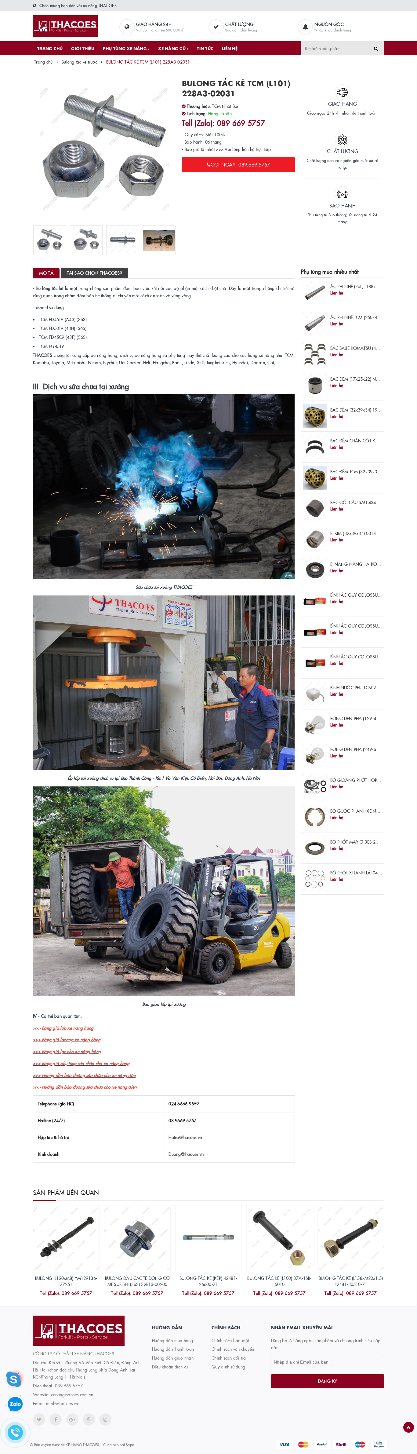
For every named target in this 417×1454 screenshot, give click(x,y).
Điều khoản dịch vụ (170, 1367)
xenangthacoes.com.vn (72, 1394)
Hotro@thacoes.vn (185, 1137)
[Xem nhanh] (73, 1294)
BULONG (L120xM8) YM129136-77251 (66, 1281)
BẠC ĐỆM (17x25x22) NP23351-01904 (367, 379)
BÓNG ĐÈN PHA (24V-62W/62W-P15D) (369, 749)
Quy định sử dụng (228, 1367)
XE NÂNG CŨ (172, 48)
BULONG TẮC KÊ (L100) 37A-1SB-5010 (279, 1281)
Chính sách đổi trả (229, 1358)
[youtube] (89, 1419)
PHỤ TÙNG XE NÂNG (125, 48)
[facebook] (55, 1419)
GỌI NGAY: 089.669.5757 (240, 164)
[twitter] (39, 1419)
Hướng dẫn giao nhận (173, 1358)
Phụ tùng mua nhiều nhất (330, 271)
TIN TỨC (205, 48)
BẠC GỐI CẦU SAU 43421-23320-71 (365, 502)
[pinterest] (105, 1419)
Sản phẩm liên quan (66, 1192)
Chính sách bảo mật (230, 1340)
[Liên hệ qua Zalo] (15, 1404)
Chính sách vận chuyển (233, 1349)
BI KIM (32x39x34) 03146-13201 (361, 533)
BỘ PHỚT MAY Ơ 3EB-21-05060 (361, 842)
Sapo (130, 1444)
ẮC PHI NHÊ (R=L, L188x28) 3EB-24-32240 (370, 286)
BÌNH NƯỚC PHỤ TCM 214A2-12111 (365, 687)
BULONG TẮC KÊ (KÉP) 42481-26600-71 (208, 1281)
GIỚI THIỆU (82, 48)
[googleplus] (72, 1419)
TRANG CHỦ (50, 48)
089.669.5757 (69, 1386)
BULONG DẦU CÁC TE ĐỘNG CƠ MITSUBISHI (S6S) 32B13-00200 (137, 1281)
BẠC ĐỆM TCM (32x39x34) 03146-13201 (369, 471)
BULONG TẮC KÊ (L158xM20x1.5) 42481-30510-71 (351, 1281)
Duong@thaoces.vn (186, 1154)
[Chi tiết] (58, 1294)
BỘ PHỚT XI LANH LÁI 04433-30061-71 (368, 873)
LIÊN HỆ (230, 48)
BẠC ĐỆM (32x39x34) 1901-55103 (363, 410)
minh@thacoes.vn (62, 1403)
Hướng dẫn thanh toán (173, 1349)
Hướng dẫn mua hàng (172, 1340)
